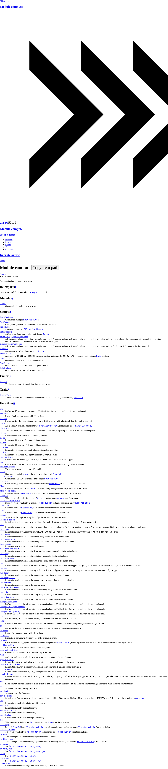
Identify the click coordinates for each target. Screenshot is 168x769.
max (2, 525)
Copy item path (45, 267)
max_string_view (7, 558)
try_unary (4, 744)
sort (1, 686)
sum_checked (5, 715)
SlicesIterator (5, 353)
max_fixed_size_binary (9, 549)
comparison (36, 292)
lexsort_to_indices (7, 520)
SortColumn (5, 358)
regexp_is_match (7, 660)
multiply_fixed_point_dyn (11, 611)
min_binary (4, 573)
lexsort (3, 515)
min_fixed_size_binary (9, 587)
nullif (2, 621)
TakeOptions (5, 368)
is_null (3, 510)
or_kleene (4, 631)
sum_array (4, 705)
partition (3, 640)
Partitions (4, 348)
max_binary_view (7, 539)
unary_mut (4, 758)
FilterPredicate (6, 332)
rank (2, 655)
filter (2, 486)
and (1, 409)
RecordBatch (25, 493)
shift (2, 681)
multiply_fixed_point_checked (12, 606)
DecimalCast (5, 395)
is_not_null (4, 505)
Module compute (11, 6)
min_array (4, 568)
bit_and (3, 433)
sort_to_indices (6, 696)
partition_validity (7, 645)
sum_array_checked (8, 710)
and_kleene (4, 414)
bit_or (2, 438)
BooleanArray (27, 508)
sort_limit (4, 691)
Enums (8, 244)
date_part (4, 481)
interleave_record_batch (10, 500)
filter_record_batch (8, 491)
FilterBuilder (5, 327)
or (1, 626)
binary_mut (4, 428)
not (1, 616)
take (1, 720)
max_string (4, 553)
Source (3, 274)
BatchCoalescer (6, 317)
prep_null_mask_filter (9, 650)
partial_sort (4, 635)
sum (1, 700)
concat (2, 471)
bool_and (4, 447)
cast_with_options (7, 467)
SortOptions (5, 363)
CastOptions (5, 322)
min (1, 563)
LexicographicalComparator (11, 344)
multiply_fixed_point (8, 602)
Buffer (99, 356)
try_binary (4, 734)
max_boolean (5, 544)
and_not (3, 418)
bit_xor (3, 443)
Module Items (7, 234)
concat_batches (6, 476)
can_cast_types (6, 457)
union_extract (5, 763)
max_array (4, 529)
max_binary (5, 534)
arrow (4, 222)
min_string (4, 592)
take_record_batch (7, 729)
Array (25, 474)
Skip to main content (8, 1)
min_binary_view (7, 577)
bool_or (3, 452)
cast (1, 462)
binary (2, 423)
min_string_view (7, 597)
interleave (4, 496)
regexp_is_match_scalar (10, 664)
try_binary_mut (6, 739)
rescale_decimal (6, 674)
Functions (9, 249)
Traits (7, 247)
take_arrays (4, 725)
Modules (8, 240)
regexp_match (6, 669)
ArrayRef (57, 474)
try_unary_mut (6, 749)
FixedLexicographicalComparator (14, 336)
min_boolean (5, 582)
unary (2, 753)
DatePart (3, 382)
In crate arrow (10, 255)
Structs (8, 242)
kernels (3, 304)
